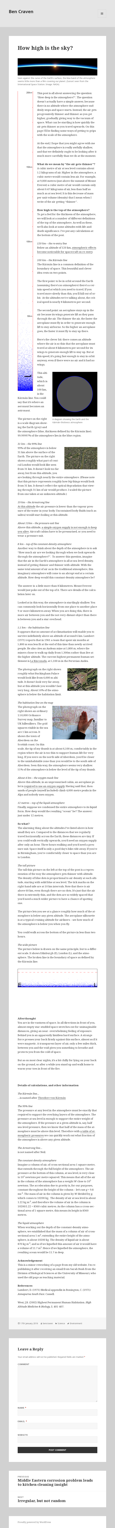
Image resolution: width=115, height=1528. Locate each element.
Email (22, 1421)
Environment (76, 1323)
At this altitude (26, 506)
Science (61, 1323)
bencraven (48, 1323)
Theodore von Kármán (52, 1097)
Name (22, 1407)
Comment (23, 1364)
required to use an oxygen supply (44, 786)
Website (23, 1434)
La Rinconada (38, 661)
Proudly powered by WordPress (34, 1522)
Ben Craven (21, 11)
